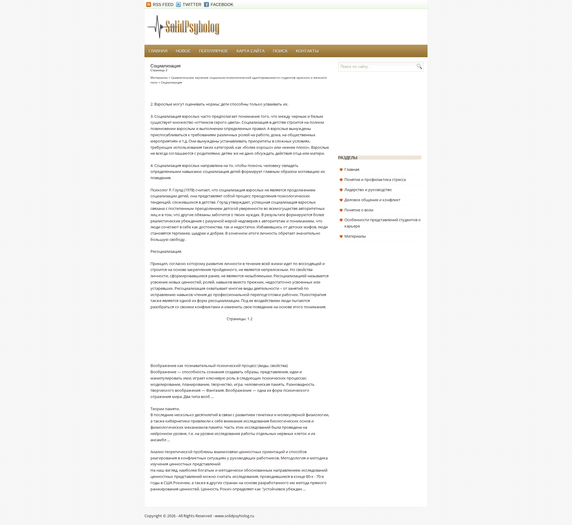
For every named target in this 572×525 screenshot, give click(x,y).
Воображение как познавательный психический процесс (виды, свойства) (219, 365)
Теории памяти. (165, 408)
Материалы (159, 77)
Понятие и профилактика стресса (375, 179)
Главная (158, 51)
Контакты (307, 51)
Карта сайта (251, 51)
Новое (183, 51)
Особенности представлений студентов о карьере (382, 223)
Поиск (280, 51)
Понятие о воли (358, 210)
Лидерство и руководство (368, 189)
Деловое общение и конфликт (372, 199)
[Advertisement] (220, 346)
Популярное (213, 51)
